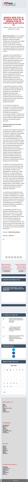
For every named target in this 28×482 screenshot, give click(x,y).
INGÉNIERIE (5, 431)
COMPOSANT (11, 29)
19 (10, 383)
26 (10, 386)
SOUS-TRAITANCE (6, 432)
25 (7, 386)
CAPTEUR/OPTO (5, 426)
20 (14, 383)
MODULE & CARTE (6, 470)
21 (16, 383)
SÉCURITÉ (4, 449)
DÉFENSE (4, 451)
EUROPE (4, 405)
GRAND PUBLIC (5, 453)
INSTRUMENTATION (8, 430)
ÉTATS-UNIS (5, 406)
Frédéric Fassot (12, 27)
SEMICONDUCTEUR (6, 425)
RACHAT (4, 409)
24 (4, 386)
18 (7, 383)
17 (4, 383)
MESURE (4, 473)
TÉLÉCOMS (4, 452)
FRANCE (4, 404)
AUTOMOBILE (5, 448)
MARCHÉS (10, 408)
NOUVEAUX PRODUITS (6, 468)
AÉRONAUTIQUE (5, 450)
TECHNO (17, 29)
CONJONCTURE (5, 408)
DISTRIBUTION (5, 466)
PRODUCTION (5, 474)
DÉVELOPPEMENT (6, 472)
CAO (3, 430)
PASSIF (4, 427)
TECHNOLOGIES (5, 467)
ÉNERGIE (4, 471)
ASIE (3, 407)
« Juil (4, 392)
